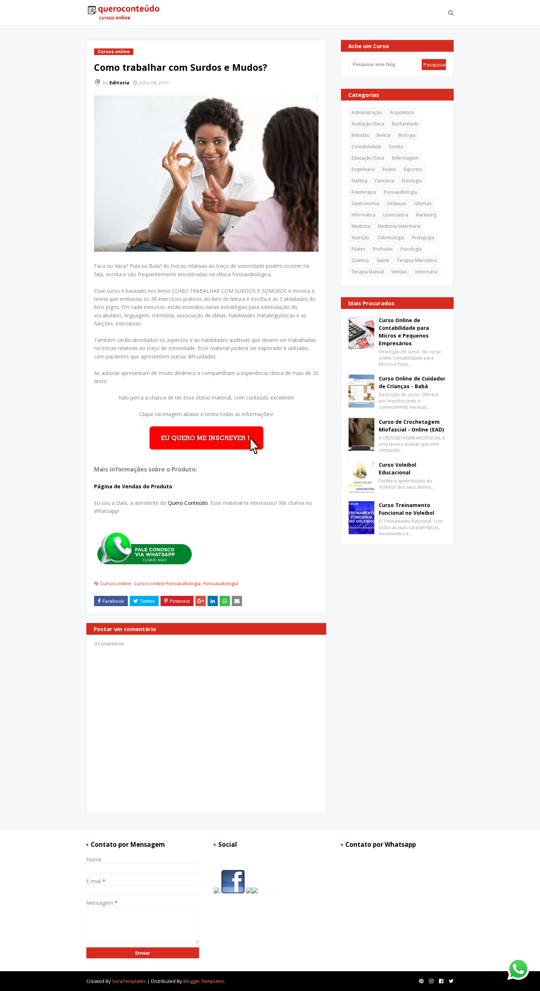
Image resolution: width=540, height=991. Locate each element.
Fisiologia (412, 181)
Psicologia (411, 249)
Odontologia (390, 237)
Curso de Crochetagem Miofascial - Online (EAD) (411, 425)
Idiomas (422, 203)
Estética (359, 181)
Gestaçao (397, 203)
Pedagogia (423, 237)
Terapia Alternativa (417, 260)
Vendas (399, 272)
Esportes (413, 169)
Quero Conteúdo (188, 502)
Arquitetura (402, 112)
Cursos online (115, 583)
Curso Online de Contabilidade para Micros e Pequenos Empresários (404, 332)
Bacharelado (405, 124)
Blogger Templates (204, 981)
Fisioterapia (364, 192)
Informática (363, 215)
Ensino (389, 169)
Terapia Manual (368, 272)
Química (360, 260)
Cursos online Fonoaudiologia (167, 583)
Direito (396, 146)
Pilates (358, 249)
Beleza (383, 135)
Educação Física (368, 158)
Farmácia (384, 181)
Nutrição (361, 237)
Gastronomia (365, 203)
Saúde (383, 260)
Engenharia (363, 169)
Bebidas (360, 135)
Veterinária (426, 272)
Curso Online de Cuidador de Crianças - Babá (412, 382)
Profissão (383, 249)
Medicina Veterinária (399, 226)
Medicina (361, 226)
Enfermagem (405, 158)
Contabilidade (366, 146)
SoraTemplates (129, 981)
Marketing (426, 215)
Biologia (406, 135)
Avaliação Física (368, 124)
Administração (367, 112)
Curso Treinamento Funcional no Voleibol (406, 509)
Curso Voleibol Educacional (397, 468)
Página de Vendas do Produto (133, 486)
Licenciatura (395, 215)
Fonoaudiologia (221, 583)
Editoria (119, 82)
